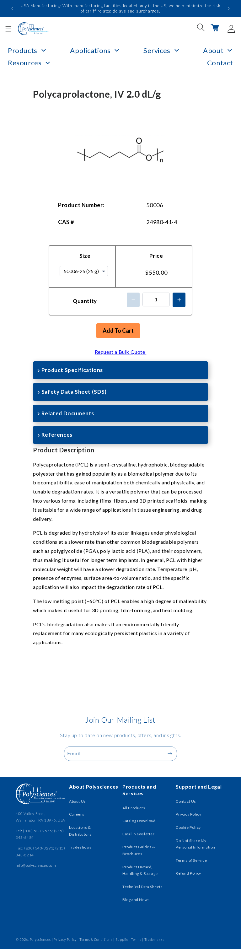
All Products (133, 808)
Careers (76, 814)
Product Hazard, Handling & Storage (140, 870)
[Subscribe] (170, 753)
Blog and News (136, 899)
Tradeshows (80, 847)
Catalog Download (139, 820)
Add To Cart (118, 330)
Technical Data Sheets (142, 886)
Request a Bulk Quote (121, 352)
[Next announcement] (229, 8)
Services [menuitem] (156, 50)
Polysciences (40, 939)
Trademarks (154, 939)
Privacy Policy (188, 814)
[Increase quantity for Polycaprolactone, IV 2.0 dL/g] (179, 300)
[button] (8, 29)
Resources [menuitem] (24, 62)
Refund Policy (188, 873)
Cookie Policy (188, 827)
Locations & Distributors (80, 831)
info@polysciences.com (36, 865)
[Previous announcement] (12, 8)
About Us (77, 801)
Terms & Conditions (96, 939)
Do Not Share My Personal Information (195, 844)
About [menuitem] (213, 50)
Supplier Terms (128, 939)
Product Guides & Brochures (138, 850)
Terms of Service (191, 860)
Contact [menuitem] (220, 62)
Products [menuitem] (22, 50)
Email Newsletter (138, 834)
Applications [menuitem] (90, 50)
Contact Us (186, 801)
